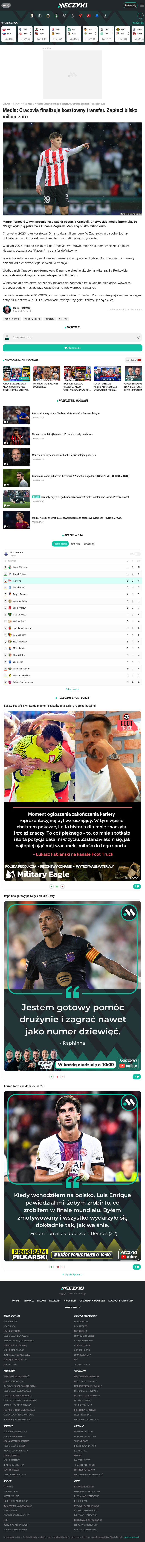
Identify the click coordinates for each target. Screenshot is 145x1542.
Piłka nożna (28, 104)
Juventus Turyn (82, 1364)
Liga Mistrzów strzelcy (15, 1431)
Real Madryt (80, 1326)
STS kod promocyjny (84, 1486)
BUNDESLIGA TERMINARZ (85, 1410)
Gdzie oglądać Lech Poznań (17, 1419)
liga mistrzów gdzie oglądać (88, 1474)
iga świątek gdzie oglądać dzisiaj (20, 1386)
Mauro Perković (11, 318)
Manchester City (82, 1355)
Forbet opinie (10, 1510)
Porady (78, 1455)
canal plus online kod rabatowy (20, 1400)
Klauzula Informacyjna (120, 1300)
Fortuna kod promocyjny (87, 1491)
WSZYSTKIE (138, 23)
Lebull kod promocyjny (86, 1524)
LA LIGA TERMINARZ (83, 1400)
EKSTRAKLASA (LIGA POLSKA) (16, 1335)
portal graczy (72, 1307)
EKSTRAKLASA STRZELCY (14, 1446)
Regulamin (54, 1300)
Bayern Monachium (83, 1340)
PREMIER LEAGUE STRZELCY (16, 1450)
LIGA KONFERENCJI (12, 1331)
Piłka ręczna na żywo (85, 1436)
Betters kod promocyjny (16, 1524)
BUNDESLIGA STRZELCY (14, 1465)
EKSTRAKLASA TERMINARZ (86, 1391)
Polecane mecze (82, 1460)
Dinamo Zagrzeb (32, 318)
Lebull (7, 1520)
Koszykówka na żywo (85, 1446)
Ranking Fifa (80, 1450)
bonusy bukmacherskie (15, 1529)
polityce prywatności (131, 1537)
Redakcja (29, 1300)
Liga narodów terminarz (86, 1419)
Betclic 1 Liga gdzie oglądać (17, 1405)
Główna (6, 104)
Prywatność (70, 1300)
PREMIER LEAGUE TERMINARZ (87, 1395)
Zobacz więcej (72, 689)
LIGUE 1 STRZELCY (11, 1469)
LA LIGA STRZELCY (11, 1455)
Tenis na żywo (81, 1441)
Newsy (16, 104)
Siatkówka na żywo (84, 1431)
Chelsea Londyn (82, 1350)
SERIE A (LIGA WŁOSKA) (14, 1350)
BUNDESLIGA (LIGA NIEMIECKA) (17, 1355)
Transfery (49, 318)
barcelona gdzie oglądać (16, 1376)
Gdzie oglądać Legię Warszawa (19, 1414)
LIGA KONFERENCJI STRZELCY (17, 1441)
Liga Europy (9, 1326)
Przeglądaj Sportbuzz (72, 1274)
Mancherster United (84, 1335)
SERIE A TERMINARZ (83, 1405)
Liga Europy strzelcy (14, 1436)
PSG (76, 1359)
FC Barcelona (81, 1321)
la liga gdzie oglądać (14, 1381)
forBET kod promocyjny (16, 1501)
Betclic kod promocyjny (86, 1496)
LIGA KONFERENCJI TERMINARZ (88, 1386)
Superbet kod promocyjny (87, 1505)
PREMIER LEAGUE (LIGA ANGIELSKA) (19, 1340)
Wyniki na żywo (9, 23)
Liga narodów (10, 1364)
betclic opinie (81, 1501)
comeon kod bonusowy (86, 1529)
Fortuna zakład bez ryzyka (88, 1520)
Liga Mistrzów (11, 1321)
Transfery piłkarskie (84, 1465)
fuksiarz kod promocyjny (17, 1515)
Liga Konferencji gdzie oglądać (19, 1410)
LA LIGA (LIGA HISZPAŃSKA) (15, 1345)
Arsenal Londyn (82, 1345)
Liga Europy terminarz (85, 1381)
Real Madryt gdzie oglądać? (18, 1505)
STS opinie (8, 1486)
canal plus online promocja (18, 1395)
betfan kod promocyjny (86, 1510)
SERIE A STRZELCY (12, 1460)
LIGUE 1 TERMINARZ (82, 1414)
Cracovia (63, 318)
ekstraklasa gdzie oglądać (17, 1391)
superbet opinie (11, 1496)
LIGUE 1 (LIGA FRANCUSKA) (15, 1359)
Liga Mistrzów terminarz (86, 1376)
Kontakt (16, 1300)
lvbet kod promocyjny (85, 1515)
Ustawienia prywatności (92, 1300)
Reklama (41, 1300)
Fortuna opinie (11, 1491)
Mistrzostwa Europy (84, 1469)
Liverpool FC (80, 1331)
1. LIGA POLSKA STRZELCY (15, 1474)
